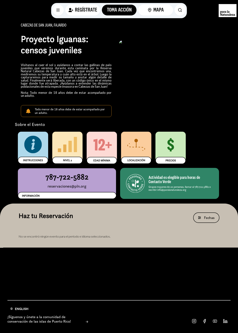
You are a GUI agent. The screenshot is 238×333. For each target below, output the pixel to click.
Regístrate (86, 10)
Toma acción (119, 10)
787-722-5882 (67, 176)
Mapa (158, 10)
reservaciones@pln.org (67, 186)
